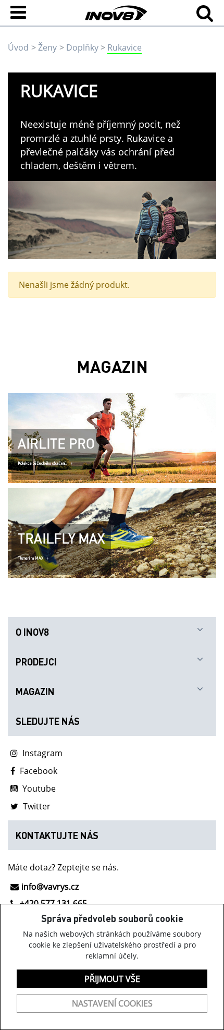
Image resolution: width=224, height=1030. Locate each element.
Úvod (18, 47)
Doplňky (82, 47)
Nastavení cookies (112, 1003)
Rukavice (124, 47)
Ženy (47, 47)
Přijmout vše (112, 979)
